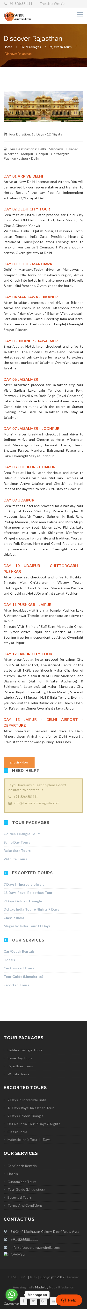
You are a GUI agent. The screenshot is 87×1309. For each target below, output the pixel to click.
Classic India (14, 918)
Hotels (9, 960)
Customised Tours (19, 968)
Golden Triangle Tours (22, 834)
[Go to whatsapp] (12, 1295)
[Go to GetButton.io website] (11, 1304)
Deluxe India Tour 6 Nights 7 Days (31, 909)
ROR (33, 1277)
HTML (13, 1277)
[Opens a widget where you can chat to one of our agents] (69, 1300)
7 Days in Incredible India (24, 884)
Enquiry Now (19, 762)
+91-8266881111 (20, 4)
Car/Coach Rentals (19, 951)
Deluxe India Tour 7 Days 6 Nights (33, 1124)
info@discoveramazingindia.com (36, 803)
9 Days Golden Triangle (23, 901)
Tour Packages (30, 47)
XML (23, 1277)
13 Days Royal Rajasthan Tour (28, 892)
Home (8, 47)
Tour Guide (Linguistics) (23, 976)
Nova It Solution (61, 1287)
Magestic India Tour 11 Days (27, 926)
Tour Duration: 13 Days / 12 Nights (35, 134)
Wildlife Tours (15, 859)
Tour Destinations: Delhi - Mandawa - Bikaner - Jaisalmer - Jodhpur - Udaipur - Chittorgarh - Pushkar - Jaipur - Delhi (42, 153)
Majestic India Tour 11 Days (29, 1139)
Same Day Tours (17, 842)
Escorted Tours (16, 985)
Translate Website (52, 4)
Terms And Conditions (25, 1205)
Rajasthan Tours (60, 47)
